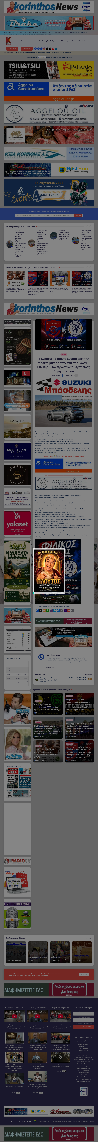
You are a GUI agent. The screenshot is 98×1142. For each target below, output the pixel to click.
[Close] (33, 593)
